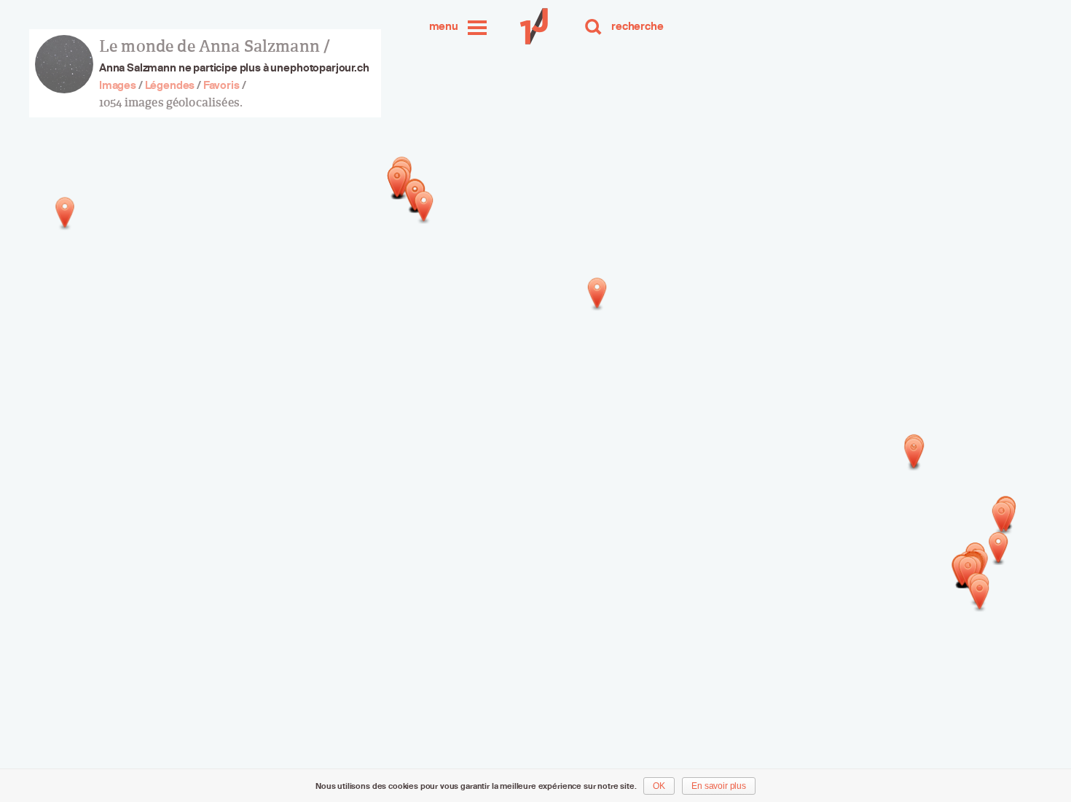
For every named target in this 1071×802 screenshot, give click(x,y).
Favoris (221, 85)
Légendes (170, 85)
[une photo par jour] (535, 26)
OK (659, 786)
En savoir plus (718, 786)
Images (117, 85)
